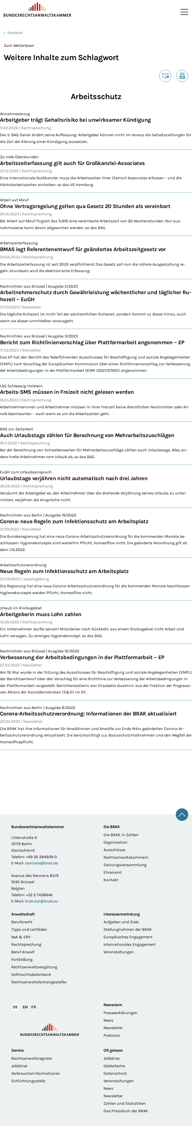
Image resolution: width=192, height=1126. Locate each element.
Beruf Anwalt (22, 952)
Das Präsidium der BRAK (126, 1110)
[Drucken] (182, 76)
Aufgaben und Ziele (121, 921)
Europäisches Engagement (128, 936)
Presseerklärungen (121, 1012)
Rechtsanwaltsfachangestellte (38, 982)
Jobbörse (19, 1065)
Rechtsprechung (26, 944)
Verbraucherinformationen (35, 1073)
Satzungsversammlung (125, 864)
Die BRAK (112, 826)
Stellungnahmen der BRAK (128, 929)
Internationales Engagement (130, 944)
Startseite (14, 33)
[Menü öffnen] (183, 12)
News (108, 1020)
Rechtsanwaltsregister (31, 1058)
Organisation (116, 842)
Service (17, 1050)
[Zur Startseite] (50, 10)
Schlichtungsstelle (28, 1080)
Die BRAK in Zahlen (121, 834)
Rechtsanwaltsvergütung (34, 967)
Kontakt (111, 879)
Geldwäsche (114, 1065)
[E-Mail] (165, 76)
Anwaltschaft (22, 914)
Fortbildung (21, 959)
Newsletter (113, 1027)
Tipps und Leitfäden (29, 929)
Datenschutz (115, 1073)
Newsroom (113, 1004)
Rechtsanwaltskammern (126, 857)
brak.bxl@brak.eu (41, 901)
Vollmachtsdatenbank (31, 974)
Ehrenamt (113, 872)
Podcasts (112, 1035)
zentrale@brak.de (41, 863)
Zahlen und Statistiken (125, 1103)
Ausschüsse (114, 849)
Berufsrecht (21, 921)
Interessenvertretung (122, 914)
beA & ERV (20, 936)
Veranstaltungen (119, 952)
